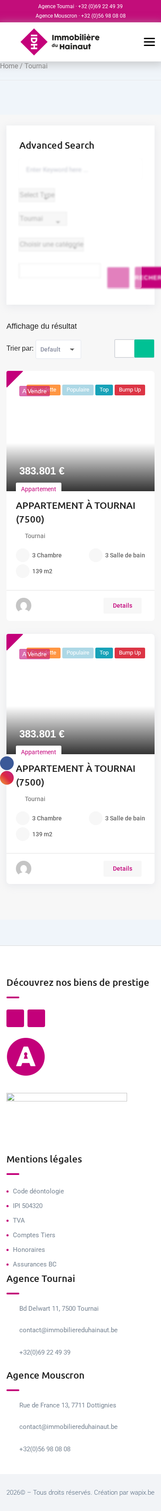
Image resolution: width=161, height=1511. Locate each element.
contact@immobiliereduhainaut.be (68, 1330)
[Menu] (143, 42)
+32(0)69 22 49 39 (44, 1352)
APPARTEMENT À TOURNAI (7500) (75, 512)
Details (122, 605)
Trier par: (19, 348)
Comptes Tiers (34, 1235)
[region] (80, 1449)
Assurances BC (35, 1264)
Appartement (38, 489)
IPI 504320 (28, 1206)
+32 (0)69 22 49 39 (100, 6)
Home (9, 66)
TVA (19, 1220)
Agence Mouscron (56, 16)
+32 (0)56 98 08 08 (103, 16)
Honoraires (29, 1250)
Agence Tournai (56, 6)
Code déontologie (38, 1191)
